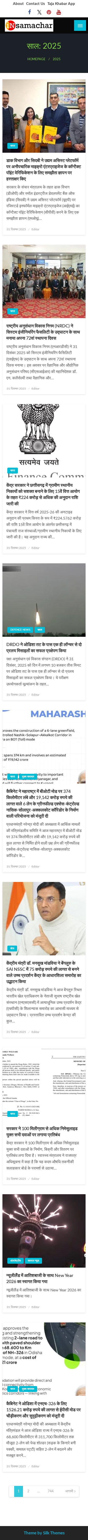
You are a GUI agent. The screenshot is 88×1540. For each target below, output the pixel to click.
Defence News (20, 629)
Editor (35, 229)
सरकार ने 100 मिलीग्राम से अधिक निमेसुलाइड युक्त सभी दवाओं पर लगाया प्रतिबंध (41, 1132)
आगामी (69, 1491)
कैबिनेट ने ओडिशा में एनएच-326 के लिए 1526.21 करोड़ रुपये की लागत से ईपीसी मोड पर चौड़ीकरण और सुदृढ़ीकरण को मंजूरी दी (43, 1410)
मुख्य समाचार (28, 776)
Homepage (36, 59)
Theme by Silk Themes (44, 1533)
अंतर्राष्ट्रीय (15, 1260)
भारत (12, 145)
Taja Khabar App (61, 4)
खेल (12, 948)
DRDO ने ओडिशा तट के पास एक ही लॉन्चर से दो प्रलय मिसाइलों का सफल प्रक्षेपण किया (44, 648)
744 (51, 1491)
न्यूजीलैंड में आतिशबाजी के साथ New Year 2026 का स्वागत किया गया (39, 1279)
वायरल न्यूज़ (33, 1260)
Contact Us (35, 4)
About (18, 4)
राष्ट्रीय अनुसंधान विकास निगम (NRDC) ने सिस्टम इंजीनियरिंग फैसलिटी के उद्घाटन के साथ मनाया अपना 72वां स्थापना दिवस (43, 332)
